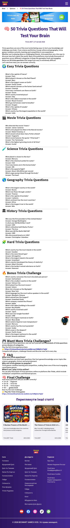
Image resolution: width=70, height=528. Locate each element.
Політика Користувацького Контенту (54, 480)
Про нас (50, 461)
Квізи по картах (8, 472)
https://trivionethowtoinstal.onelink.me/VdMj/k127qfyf (22, 394)
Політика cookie (53, 474)
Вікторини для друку (33, 504)
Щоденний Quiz (8, 464)
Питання (28, 464)
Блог (3, 9)
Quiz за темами (8, 468)
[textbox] (35, 221)
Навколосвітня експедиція (31, 484)
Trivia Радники (7, 491)
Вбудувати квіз (31, 500)
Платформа (6, 487)
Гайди (4, 479)
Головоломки (7, 476)
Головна (5, 461)
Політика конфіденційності (54, 469)
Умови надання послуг (56, 464)
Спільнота (6, 483)
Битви (27, 461)
